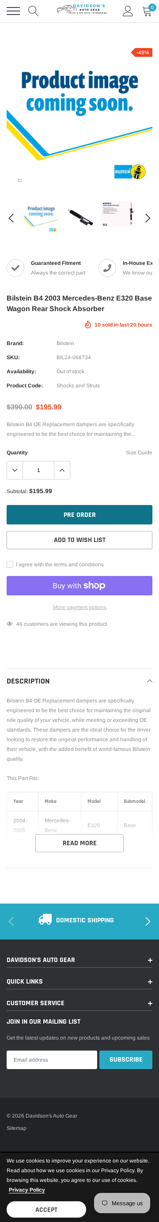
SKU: (13, 357)
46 (19, 624)
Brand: (15, 343)
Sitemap (16, 1128)
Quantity (17, 452)
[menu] (13, 11)
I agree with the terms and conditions (59, 564)
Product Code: (25, 386)
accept (46, 1210)
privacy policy (27, 1190)
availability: (21, 371)
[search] (33, 11)
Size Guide (139, 452)
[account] (128, 11)
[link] (20, 180)
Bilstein (65, 343)
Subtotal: (17, 491)
